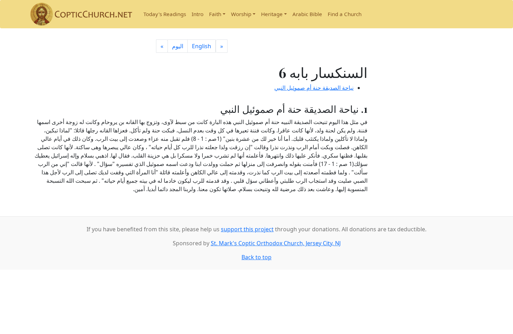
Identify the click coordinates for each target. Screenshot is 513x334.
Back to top (256, 257)
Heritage (272, 13)
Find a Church (345, 13)
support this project (247, 229)
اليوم (177, 46)
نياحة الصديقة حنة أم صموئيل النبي (314, 88)
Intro (197, 13)
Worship (241, 13)
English (201, 46)
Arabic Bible (307, 13)
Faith (215, 13)
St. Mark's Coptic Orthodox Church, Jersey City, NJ (276, 243)
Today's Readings (164, 13)
